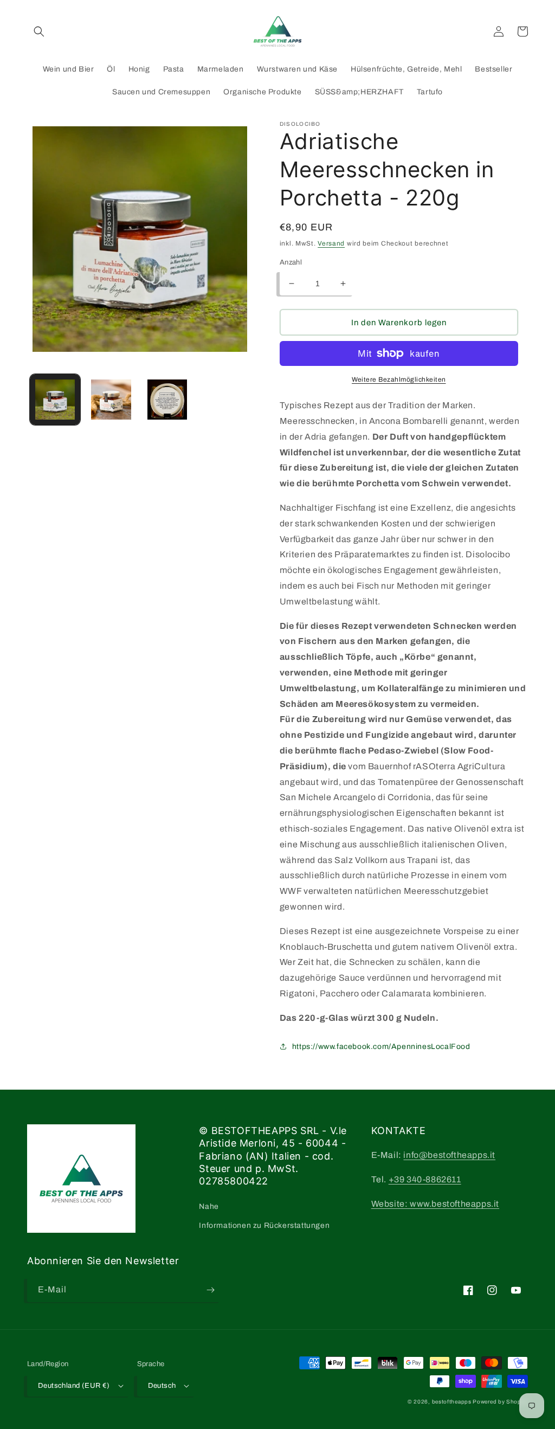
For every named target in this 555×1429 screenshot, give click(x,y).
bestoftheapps (452, 1402)
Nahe (208, 1206)
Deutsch (162, 1385)
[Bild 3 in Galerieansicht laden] (167, 399)
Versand (331, 243)
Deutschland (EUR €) (74, 1385)
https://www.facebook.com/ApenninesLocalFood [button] (381, 1046)
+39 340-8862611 (425, 1179)
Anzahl (291, 262)
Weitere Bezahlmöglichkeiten (399, 379)
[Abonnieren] (210, 1290)
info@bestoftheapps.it (449, 1155)
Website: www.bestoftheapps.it (435, 1203)
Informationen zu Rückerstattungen (264, 1225)
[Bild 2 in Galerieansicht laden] (111, 399)
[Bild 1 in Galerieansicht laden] (55, 399)
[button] (39, 31)
